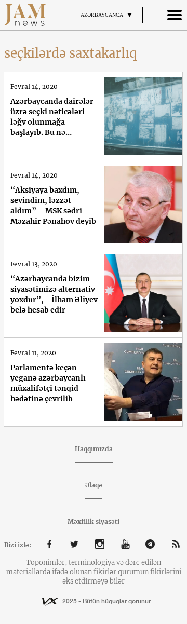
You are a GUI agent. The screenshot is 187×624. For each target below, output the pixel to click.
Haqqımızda (94, 449)
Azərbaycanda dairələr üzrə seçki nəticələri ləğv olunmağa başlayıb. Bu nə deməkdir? (52, 117)
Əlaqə (93, 485)
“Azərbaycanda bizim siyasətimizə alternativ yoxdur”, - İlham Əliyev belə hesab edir (54, 294)
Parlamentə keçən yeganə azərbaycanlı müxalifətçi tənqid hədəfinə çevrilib (48, 383)
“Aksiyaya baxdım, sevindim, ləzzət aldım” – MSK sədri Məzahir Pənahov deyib (53, 205)
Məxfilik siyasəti (93, 521)
